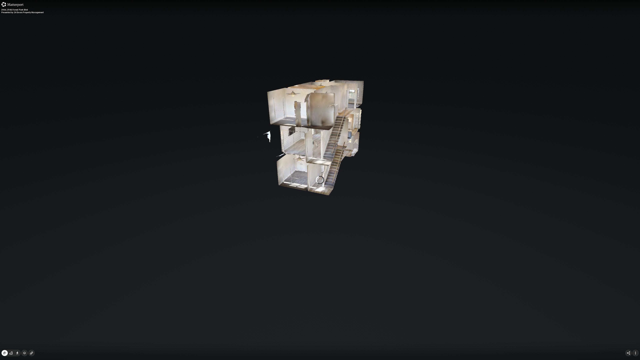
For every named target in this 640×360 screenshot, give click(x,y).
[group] (11, 353)
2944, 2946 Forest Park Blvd (14, 10)
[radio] (5, 353)
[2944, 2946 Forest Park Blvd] (320, 180)
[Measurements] (31, 353)
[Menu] (635, 353)
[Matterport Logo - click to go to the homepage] (12, 4)
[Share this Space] (628, 353)
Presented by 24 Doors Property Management (22, 12)
